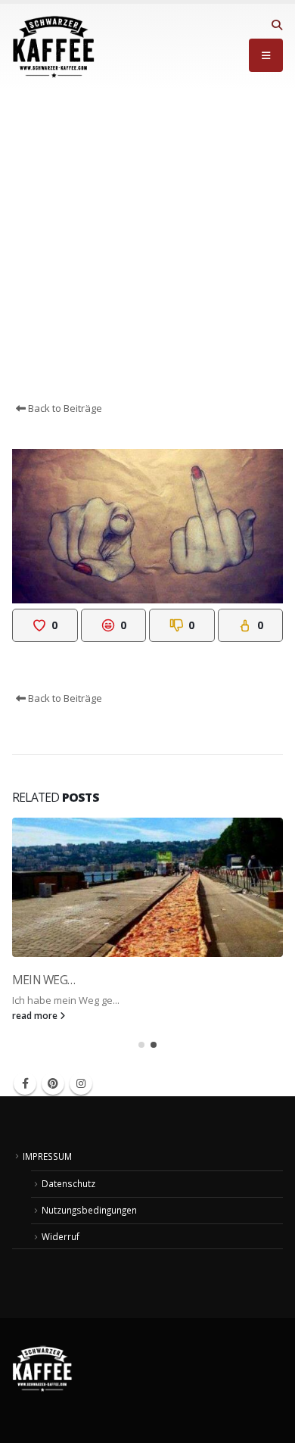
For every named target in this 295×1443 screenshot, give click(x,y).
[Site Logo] (53, 47)
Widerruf (60, 1236)
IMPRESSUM (47, 1156)
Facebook (25, 1083)
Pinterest (53, 1083)
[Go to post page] (147, 887)
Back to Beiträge (64, 408)
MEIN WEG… (43, 979)
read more (36, 1015)
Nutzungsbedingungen (89, 1210)
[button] (276, 25)
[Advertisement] (147, 245)
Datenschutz (68, 1183)
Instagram (81, 1083)
